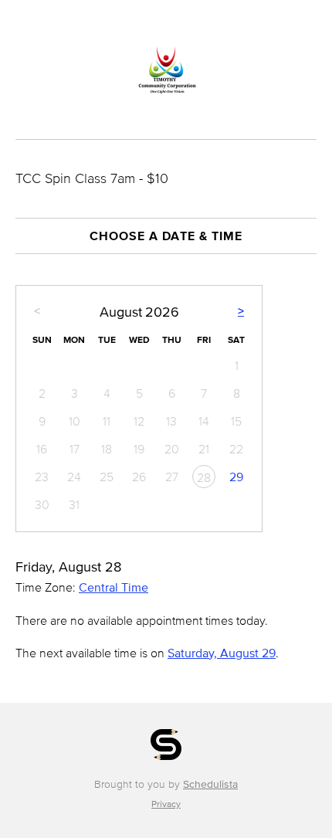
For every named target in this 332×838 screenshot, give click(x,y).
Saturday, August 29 (222, 653)
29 (236, 476)
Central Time (113, 587)
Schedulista (210, 784)
